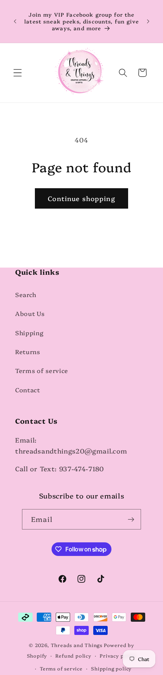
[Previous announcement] (14, 21)
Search (25, 294)
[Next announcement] (148, 21)
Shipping (29, 332)
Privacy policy (118, 655)
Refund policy (73, 655)
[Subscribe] (131, 519)
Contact (27, 389)
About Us (30, 313)
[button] (17, 72)
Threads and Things (77, 645)
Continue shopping (81, 198)
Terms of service (41, 370)
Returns (27, 351)
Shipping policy (111, 668)
